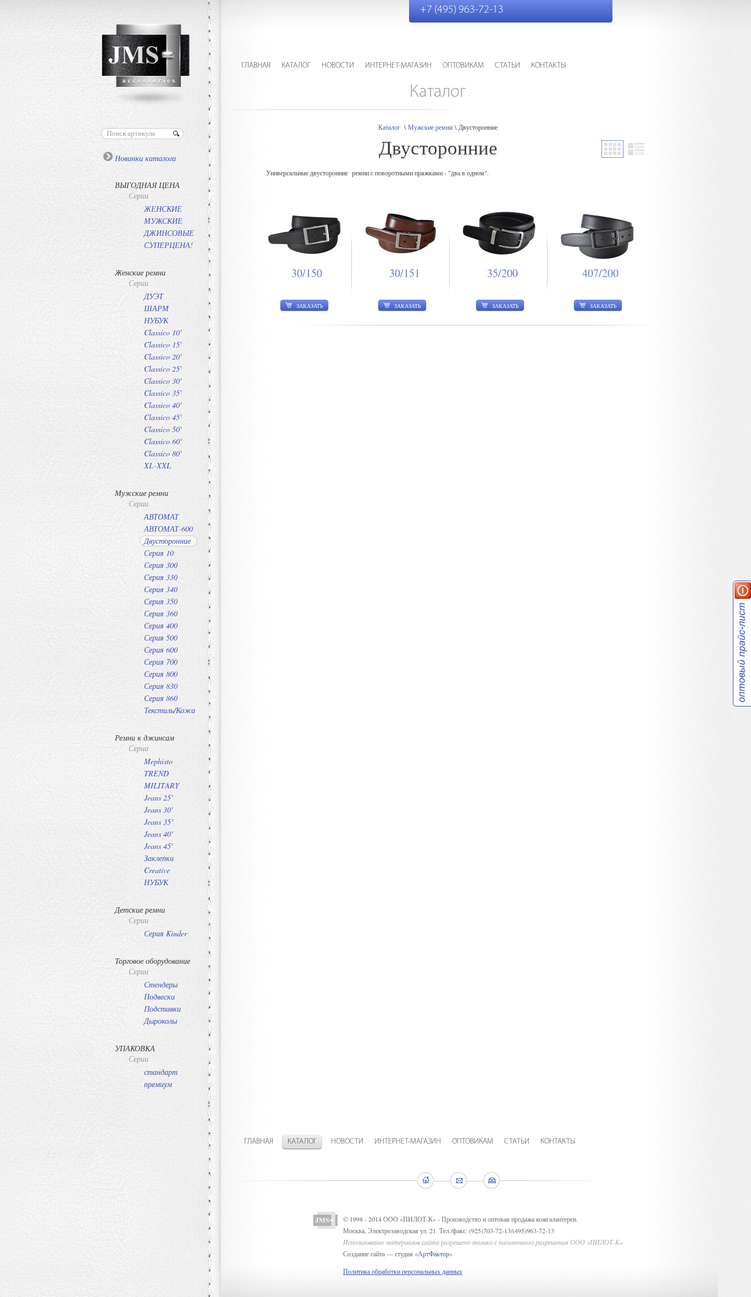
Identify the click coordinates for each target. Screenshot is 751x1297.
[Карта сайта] (493, 1180)
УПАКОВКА (135, 1048)
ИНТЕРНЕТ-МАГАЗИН (398, 66)
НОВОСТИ (338, 66)
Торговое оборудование (152, 961)
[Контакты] (459, 1180)
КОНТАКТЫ (548, 66)
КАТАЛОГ (296, 66)
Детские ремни (140, 909)
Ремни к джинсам (144, 737)
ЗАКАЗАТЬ (309, 306)
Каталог (389, 127)
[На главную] (426, 1180)
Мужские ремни (141, 493)
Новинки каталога (145, 158)
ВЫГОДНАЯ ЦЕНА (147, 185)
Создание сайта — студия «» (397, 1253)
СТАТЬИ (507, 66)
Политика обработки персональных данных (402, 1271)
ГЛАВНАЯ (255, 66)
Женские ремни (140, 272)
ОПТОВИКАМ (463, 66)
